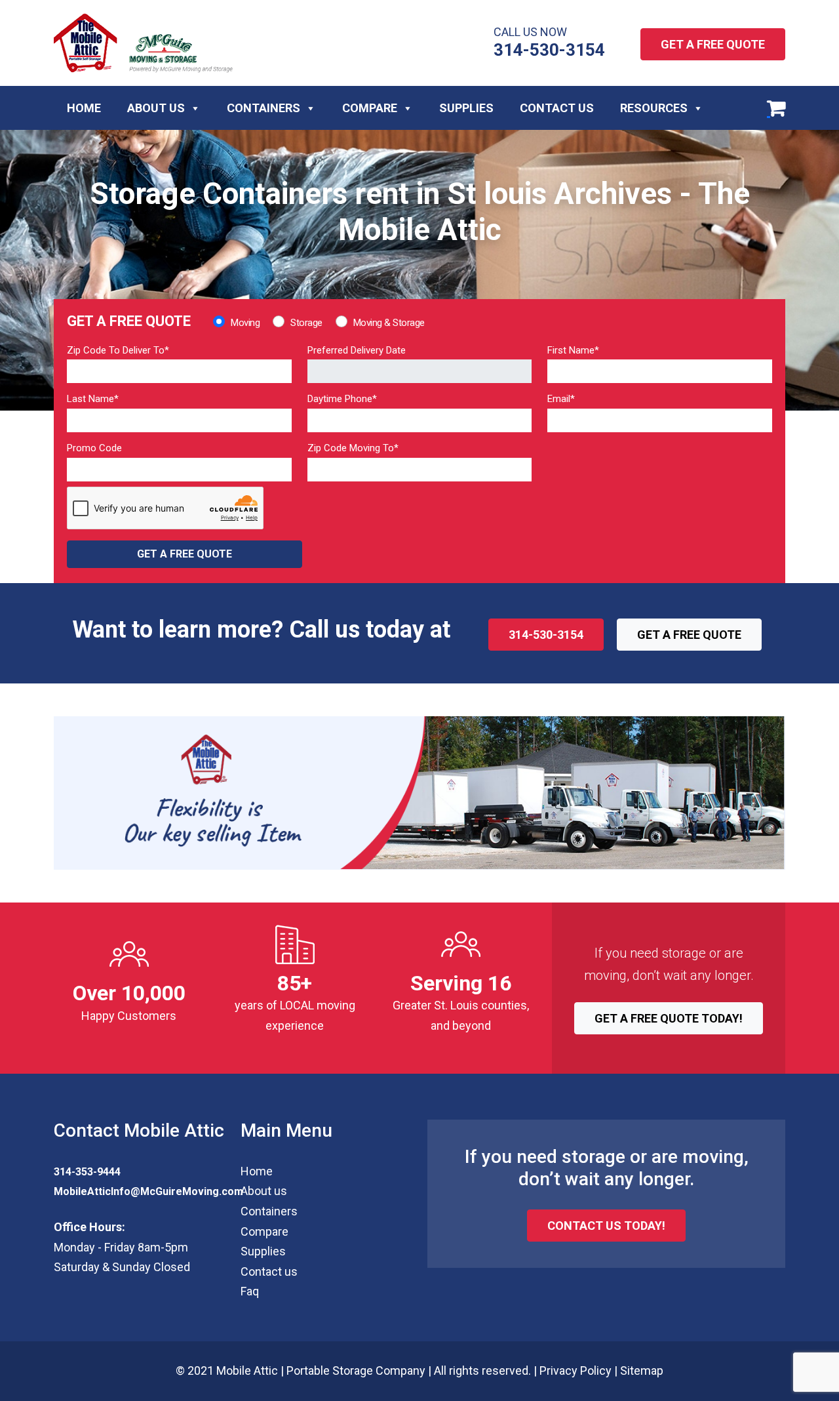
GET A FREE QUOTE (713, 44)
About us (264, 1191)
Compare (369, 108)
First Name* (573, 350)
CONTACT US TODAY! (606, 1225)
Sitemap (641, 1370)
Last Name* (93, 399)
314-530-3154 (549, 50)
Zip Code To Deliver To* (118, 350)
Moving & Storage (389, 323)
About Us (156, 108)
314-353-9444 (87, 1172)
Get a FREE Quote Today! (669, 1018)
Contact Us (557, 108)
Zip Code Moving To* (353, 448)
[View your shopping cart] (776, 108)
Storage (306, 323)
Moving (245, 323)
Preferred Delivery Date (356, 350)
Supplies (466, 108)
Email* (561, 399)
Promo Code (94, 448)
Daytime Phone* (342, 399)
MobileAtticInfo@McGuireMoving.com (148, 1191)
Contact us (269, 1271)
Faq (250, 1291)
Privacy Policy (575, 1370)
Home (84, 108)
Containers (263, 108)
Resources (654, 108)
